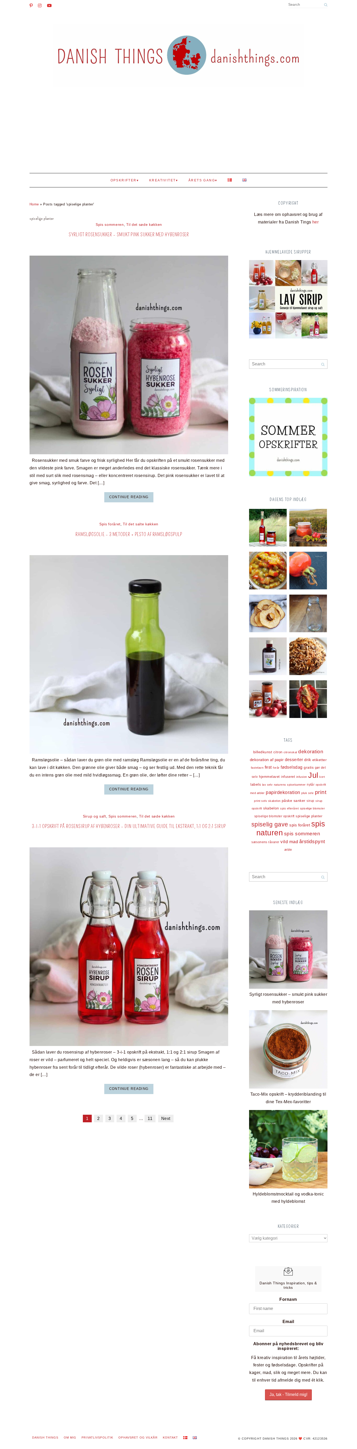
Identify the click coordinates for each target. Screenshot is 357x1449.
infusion (301, 776)
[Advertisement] (178, 133)
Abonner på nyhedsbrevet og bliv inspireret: (288, 1346)
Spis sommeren (110, 225)
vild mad (289, 841)
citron (278, 752)
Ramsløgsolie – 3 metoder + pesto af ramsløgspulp (129, 534)
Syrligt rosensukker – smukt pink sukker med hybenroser (129, 235)
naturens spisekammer (290, 784)
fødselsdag (292, 767)
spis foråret (299, 825)
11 (150, 1118)
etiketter (319, 760)
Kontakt (170, 1437)
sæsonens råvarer (265, 842)
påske (287, 800)
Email (288, 1321)
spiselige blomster (312, 808)
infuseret (288, 777)
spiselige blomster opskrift (274, 816)
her (315, 222)
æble (288, 849)
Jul (313, 775)
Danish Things (45, 1437)
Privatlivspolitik (97, 1437)
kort (322, 776)
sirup (310, 801)
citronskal (290, 752)
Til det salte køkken (140, 524)
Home (34, 204)
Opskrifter (124, 180)
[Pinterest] (31, 5)
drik (307, 760)
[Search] (325, 4)
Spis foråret (109, 524)
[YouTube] (49, 5)
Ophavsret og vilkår (137, 1437)
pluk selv (307, 793)
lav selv (267, 784)
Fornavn (288, 1299)
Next (165, 1118)
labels (255, 784)
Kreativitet (162, 180)
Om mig (70, 1437)
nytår (310, 784)
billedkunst (262, 752)
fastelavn (257, 767)
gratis (309, 767)
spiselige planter (309, 816)
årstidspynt (312, 841)
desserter (294, 759)
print (320, 792)
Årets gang (201, 180)
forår (276, 767)
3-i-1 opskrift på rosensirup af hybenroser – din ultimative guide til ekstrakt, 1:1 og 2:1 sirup (129, 826)
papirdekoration (283, 792)
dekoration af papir (267, 759)
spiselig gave (269, 824)
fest (268, 767)
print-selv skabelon (267, 800)
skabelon (271, 808)
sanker (299, 800)
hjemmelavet (269, 777)
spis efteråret (289, 808)
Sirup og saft (94, 816)
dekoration (310, 751)
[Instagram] (40, 5)
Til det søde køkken (144, 225)
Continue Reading (128, 497)
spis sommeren (302, 833)
